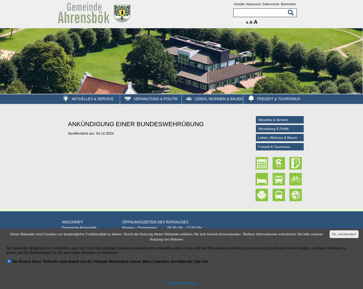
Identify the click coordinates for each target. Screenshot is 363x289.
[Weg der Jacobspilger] (262, 195)
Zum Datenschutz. (181, 283)
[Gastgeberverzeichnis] (262, 179)
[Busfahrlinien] (279, 195)
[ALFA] (279, 163)
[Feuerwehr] (279, 179)
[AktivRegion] (296, 179)
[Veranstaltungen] (262, 163)
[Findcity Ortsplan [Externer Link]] (296, 195)
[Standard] (95, 22)
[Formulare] (296, 163)
